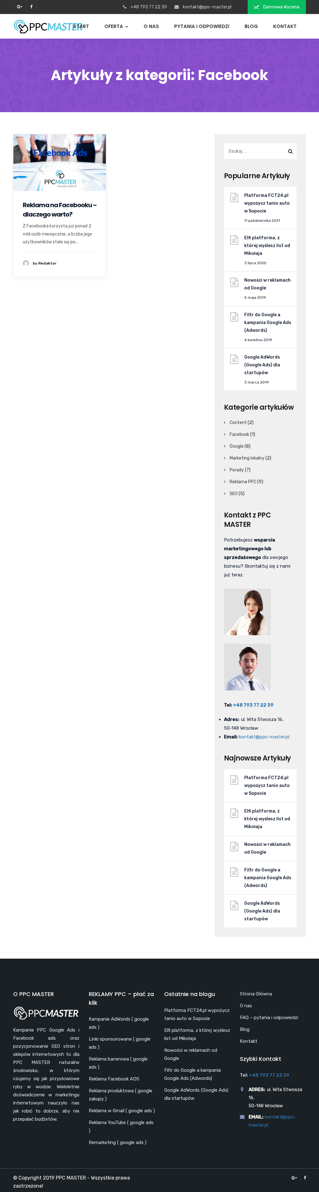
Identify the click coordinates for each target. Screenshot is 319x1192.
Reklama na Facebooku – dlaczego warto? (60, 210)
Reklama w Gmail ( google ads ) (122, 1110)
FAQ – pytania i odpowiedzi (269, 1017)
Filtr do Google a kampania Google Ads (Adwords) (267, 322)
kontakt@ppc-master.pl (207, 7)
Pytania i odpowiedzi (201, 26)
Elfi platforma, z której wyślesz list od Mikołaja (267, 245)
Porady (237, 470)
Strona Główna (256, 994)
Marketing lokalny (247, 458)
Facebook (239, 434)
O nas (151, 26)
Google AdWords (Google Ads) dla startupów (262, 365)
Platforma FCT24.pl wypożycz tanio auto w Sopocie (267, 203)
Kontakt (285, 26)
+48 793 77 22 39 (253, 705)
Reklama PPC (243, 481)
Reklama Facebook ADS (114, 1079)
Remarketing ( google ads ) (117, 1142)
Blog (251, 26)
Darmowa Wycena (280, 7)
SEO (234, 493)
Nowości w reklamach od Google (267, 284)
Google (237, 446)
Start (81, 26)
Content (238, 422)
